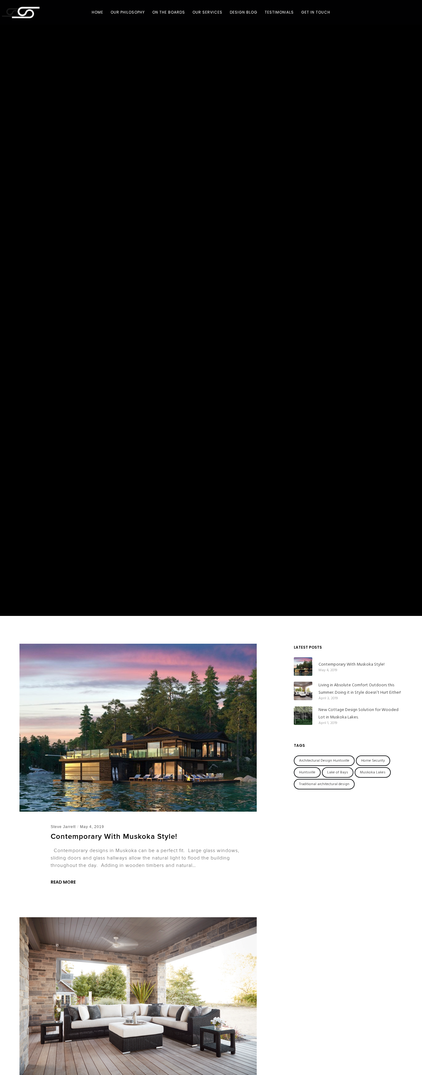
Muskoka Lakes (373, 772)
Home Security (373, 760)
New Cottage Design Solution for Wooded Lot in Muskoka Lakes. (359, 713)
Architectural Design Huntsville (324, 760)
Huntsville (307, 772)
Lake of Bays (337, 772)
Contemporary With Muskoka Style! (352, 664)
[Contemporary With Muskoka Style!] (303, 666)
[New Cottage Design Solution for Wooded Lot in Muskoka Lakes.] (303, 715)
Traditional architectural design (324, 784)
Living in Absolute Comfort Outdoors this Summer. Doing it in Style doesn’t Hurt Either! (360, 688)
